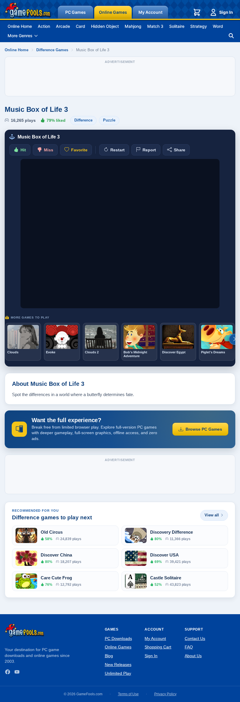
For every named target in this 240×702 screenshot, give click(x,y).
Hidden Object (105, 26)
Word (218, 26)
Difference (83, 120)
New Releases (118, 664)
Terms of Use (128, 694)
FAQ (189, 647)
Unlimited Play (118, 673)
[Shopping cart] (197, 12)
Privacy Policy (165, 694)
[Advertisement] (120, 79)
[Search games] (231, 36)
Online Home (20, 26)
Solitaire (176, 26)
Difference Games (52, 50)
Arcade (63, 26)
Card (80, 26)
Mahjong (133, 26)
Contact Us (195, 638)
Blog (109, 655)
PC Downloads (118, 638)
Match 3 (155, 26)
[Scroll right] (234, 339)
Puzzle (109, 120)
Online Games (113, 12)
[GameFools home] (28, 10)
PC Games (75, 12)
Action (44, 26)
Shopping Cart (158, 647)
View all (212, 515)
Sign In (226, 12)
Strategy (198, 26)
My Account (150, 12)
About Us (193, 655)
